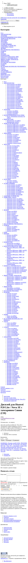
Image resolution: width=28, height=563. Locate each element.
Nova (8, 446)
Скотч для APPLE (11, 323)
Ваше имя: (3, 474)
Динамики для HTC (12, 136)
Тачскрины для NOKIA (13, 353)
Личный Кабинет (8, 538)
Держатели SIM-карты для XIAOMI (16, 131)
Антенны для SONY (12, 113)
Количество (4, 437)
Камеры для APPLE (12, 226)
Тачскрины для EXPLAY (13, 343)
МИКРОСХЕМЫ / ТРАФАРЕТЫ (12, 275)
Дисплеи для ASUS (12, 148)
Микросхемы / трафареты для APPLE (17, 277)
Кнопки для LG (11, 237)
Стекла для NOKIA (12, 331)
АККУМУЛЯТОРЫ (9, 83)
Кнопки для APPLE (12, 235)
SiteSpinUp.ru (4, 558)
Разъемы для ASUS (12, 293)
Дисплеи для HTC (11, 154)
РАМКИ (6, 314)
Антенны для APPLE (12, 111)
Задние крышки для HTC (13, 186)
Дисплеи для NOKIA (12, 164)
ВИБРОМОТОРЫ (8, 119)
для (21, 444)
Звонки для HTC (11, 214)
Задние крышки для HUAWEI (15, 187)
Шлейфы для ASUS (12, 364)
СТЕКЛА (6, 327)
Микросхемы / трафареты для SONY (16, 282)
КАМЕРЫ (6, 225)
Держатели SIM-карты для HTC (15, 126)
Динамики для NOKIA (13, 138)
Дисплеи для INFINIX (13, 157)
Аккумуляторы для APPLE (14, 84)
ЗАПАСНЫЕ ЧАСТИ (6, 444)
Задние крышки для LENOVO (15, 189)
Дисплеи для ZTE (11, 178)
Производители (8, 529)
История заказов (8, 539)
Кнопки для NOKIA (12, 239)
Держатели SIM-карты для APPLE (16, 125)
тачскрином (16, 446)
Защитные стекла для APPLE (14, 198)
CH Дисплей (16, 444)
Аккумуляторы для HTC (13, 87)
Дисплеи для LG (11, 161)
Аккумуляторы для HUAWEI (14, 88)
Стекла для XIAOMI (12, 335)
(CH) (25, 446)
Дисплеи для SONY (12, 172)
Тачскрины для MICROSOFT (14, 352)
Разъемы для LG (11, 300)
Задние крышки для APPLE (14, 184)
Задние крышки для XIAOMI (14, 194)
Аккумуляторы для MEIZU (14, 94)
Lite (4, 446)
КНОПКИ (6, 233)
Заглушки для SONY (12, 182)
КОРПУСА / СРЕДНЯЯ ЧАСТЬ (12, 265)
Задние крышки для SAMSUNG (15, 191)
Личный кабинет (8, 12)
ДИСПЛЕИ (7, 144)
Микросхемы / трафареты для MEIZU (17, 278)
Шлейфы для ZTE (11, 384)
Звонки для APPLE (12, 211)
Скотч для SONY (11, 324)
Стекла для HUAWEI (12, 330)
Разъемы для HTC (11, 295)
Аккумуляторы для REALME (14, 99)
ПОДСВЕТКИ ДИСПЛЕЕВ (11, 290)
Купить (3, 440)
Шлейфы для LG (11, 370)
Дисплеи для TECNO (12, 173)
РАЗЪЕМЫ (7, 292)
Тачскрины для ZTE (12, 359)
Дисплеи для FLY (11, 151)
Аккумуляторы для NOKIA (14, 95)
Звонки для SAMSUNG (13, 219)
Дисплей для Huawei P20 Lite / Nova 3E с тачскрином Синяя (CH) (14, 400)
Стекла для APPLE (12, 328)
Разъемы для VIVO (12, 311)
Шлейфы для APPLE (12, 363)
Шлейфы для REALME (13, 376)
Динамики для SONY (12, 141)
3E (10, 446)
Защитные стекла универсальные (15, 208)
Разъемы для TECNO (12, 310)
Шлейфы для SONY (12, 378)
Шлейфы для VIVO (12, 381)
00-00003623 (4, 443)
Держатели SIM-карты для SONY (16, 130)
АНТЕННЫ (7, 109)
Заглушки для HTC (12, 180)
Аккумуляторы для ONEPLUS (15, 97)
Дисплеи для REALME (13, 169)
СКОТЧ (6, 321)
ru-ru (9, 3)
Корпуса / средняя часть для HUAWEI (17, 270)
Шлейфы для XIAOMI (13, 383)
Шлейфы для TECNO (12, 380)
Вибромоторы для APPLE (14, 120)
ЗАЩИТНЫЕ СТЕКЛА (10, 197)
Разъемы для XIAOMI (12, 313)
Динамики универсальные (14, 143)
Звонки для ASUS (11, 212)
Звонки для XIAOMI (12, 222)
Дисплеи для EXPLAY (13, 150)
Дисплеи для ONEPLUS (13, 165)
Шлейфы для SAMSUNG (13, 377)
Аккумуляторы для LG (13, 92)
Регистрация (10, 13)
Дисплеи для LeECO (12, 158)
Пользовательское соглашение (12, 521)
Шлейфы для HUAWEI (13, 367)
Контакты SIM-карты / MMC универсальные (14, 263)
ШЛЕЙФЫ (7, 362)
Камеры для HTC (11, 228)
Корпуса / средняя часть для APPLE (16, 267)
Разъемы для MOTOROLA (14, 302)
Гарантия (6, 517)
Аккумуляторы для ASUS (13, 85)
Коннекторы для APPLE (13, 243)
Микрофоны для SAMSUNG (14, 289)
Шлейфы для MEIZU (12, 371)
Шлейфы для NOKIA (12, 373)
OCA (5, 81)
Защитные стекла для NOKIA (15, 203)
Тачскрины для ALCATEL (14, 339)
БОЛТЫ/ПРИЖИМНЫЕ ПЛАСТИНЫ (14, 115)
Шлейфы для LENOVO (13, 369)
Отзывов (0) (7, 455)
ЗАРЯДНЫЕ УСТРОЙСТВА (11, 196)
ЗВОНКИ (6, 210)
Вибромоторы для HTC (13, 122)
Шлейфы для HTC (12, 366)
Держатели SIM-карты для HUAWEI (16, 127)
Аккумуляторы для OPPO (13, 98)
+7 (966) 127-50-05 (8, 8)
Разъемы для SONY (12, 309)
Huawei (24, 444)
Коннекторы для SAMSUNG (14, 244)
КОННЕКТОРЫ (8, 242)
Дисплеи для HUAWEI (13, 155)
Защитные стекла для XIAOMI (15, 207)
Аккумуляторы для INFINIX (14, 90)
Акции (5, 530)
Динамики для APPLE (13, 134)
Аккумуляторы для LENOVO (14, 91)
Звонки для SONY (12, 221)
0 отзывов (3, 418)
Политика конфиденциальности (12, 520)
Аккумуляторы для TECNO (14, 104)
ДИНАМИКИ (7, 133)
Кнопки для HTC (11, 236)
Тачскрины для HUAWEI (13, 348)
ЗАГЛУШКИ (7, 179)
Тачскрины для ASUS (12, 342)
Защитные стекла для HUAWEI (15, 200)
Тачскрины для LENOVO (13, 349)
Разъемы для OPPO (12, 304)
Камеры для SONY (12, 231)
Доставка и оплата (9, 518)
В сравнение (16, 440)
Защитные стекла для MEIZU (14, 201)
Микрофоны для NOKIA (13, 288)
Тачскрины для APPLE (13, 341)
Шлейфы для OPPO (12, 374)
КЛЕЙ (5, 232)
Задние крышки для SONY (14, 193)
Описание (6, 454)
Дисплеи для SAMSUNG (13, 171)
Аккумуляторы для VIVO (13, 105)
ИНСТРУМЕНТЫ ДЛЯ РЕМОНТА (13, 224)
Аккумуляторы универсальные (15, 108)
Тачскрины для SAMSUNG (14, 356)
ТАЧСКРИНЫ (7, 337)
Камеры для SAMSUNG (13, 229)
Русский (15, 5)
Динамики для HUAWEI (13, 137)
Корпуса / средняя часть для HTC (15, 268)
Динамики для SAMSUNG (14, 140)
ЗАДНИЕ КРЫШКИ (9, 183)
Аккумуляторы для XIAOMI (14, 106)
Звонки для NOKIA (12, 218)
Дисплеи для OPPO (12, 166)
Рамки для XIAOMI (12, 317)
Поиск (17, 20)
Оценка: (3, 485)
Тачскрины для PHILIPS (13, 355)
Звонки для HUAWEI (12, 215)
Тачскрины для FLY (12, 345)
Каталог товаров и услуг (10, 516)
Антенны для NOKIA (12, 112)
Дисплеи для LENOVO (13, 159)
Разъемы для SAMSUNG (13, 307)
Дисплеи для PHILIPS (13, 168)
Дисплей (16, 448)
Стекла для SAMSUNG (13, 334)
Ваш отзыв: (4, 481)
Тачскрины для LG (12, 350)
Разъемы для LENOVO (13, 299)
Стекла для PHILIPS (12, 332)
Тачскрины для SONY (13, 357)
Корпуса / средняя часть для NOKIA (16, 271)
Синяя (21, 446)
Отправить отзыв (5, 487)
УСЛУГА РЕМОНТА (9, 360)
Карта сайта (7, 531)
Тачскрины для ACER (13, 338)
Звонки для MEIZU (12, 217)
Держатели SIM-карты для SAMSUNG (17, 129)
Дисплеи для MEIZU (12, 162)
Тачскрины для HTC (12, 346)
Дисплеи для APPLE (12, 147)
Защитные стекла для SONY (14, 205)
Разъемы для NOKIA (12, 303)
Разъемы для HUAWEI (13, 296)
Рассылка (6, 542)
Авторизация (10, 15)
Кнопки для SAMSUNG (13, 240)
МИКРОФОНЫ (8, 286)
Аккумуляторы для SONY (14, 102)
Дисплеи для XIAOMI (13, 176)
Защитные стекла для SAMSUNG (16, 204)
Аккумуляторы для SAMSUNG (15, 101)
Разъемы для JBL (11, 297)
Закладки (6, 540)
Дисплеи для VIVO (12, 175)
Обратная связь (8, 527)
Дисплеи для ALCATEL (13, 145)
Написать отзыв (10, 418)
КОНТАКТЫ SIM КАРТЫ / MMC (13, 246)
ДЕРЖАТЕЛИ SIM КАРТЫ (11, 123)
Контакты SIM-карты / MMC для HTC (17, 250)
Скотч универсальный (13, 325)
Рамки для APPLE (11, 316)
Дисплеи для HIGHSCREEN (14, 152)
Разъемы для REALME (13, 306)
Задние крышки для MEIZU (14, 190)
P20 (2, 446)
